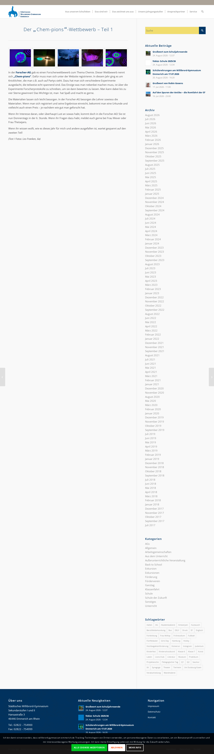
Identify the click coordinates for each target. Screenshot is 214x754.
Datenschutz (154, 711)
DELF (177, 630)
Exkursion (150, 568)
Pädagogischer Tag (170, 662)
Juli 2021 (150, 359)
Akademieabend (168, 625)
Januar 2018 (152, 504)
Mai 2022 (150, 322)
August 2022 (152, 314)
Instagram (187, 646)
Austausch (195, 625)
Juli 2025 (150, 168)
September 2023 (154, 260)
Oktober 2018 (153, 471)
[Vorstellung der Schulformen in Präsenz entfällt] (211, 377)
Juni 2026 (150, 123)
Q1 (182, 662)
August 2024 (152, 214)
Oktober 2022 (153, 305)
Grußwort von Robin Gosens (168, 83)
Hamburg (176, 640)
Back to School (153, 564)
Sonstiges (150, 601)
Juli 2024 (150, 218)
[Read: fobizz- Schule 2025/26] (148, 63)
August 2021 (152, 355)
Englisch (199, 630)
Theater (167, 667)
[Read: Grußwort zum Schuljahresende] (148, 53)
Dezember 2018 (154, 463)
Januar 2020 (152, 413)
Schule (149, 593)
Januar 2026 (152, 144)
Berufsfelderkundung (156, 630)
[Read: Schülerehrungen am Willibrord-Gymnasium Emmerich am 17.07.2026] (148, 72)
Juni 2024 (150, 222)
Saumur (196, 662)
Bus (170, 630)
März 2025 (151, 185)
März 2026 (151, 135)
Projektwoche (153, 662)
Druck (185, 630)
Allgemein (150, 548)
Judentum (199, 646)
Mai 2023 (150, 276)
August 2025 (152, 164)
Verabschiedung (154, 672)
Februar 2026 (153, 139)
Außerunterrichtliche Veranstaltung (165, 560)
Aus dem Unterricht (156, 556)
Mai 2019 (150, 442)
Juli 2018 (150, 479)
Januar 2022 (152, 338)
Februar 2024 (153, 239)
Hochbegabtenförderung (157, 646)
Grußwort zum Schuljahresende (170, 51)
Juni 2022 (150, 318)
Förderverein (152, 581)
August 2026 (152, 115)
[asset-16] (116, 58)
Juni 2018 (150, 483)
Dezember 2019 (154, 417)
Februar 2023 (153, 289)
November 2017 (154, 512)
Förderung (151, 577)
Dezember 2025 (154, 148)
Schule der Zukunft (156, 597)
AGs (147, 543)
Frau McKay (165, 635)
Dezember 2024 (154, 198)
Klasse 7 (191, 651)
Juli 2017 (150, 525)
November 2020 (154, 392)
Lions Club (159, 657)
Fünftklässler (152, 640)
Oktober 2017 (153, 516)
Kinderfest (151, 651)
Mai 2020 (150, 400)
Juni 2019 (150, 438)
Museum (182, 657)
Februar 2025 (153, 189)
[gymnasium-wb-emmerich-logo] (24, 11)
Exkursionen (152, 572)
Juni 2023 (150, 272)
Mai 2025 (150, 177)
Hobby (186, 640)
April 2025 (151, 181)
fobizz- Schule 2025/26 (164, 61)
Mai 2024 (150, 227)
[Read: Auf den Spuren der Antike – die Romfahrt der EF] (148, 94)
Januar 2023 (152, 293)
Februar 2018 (153, 500)
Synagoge (156, 667)
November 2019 (154, 421)
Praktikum (193, 657)
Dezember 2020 (154, 388)
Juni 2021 (150, 363)
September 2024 (154, 210)
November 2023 (154, 251)
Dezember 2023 (154, 247)
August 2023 (152, 264)
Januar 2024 (152, 243)
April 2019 (151, 446)
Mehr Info (135, 747)
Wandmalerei (169, 672)
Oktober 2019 (153, 425)
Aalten (149, 625)
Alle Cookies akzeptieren (89, 747)
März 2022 (151, 330)
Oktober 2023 (153, 255)
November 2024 (154, 202)
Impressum (153, 706)
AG (156, 625)
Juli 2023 (150, 268)
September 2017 (154, 521)
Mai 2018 (150, 487)
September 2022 (154, 309)
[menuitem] (77, 11)
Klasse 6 (181, 651)
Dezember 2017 (154, 508)
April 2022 (151, 326)
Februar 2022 (153, 334)
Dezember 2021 (154, 343)
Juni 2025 (150, 173)
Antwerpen (183, 625)
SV (148, 667)
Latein (149, 657)
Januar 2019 (152, 459)
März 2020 (151, 405)
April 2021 (151, 371)
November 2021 (154, 347)
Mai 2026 (150, 127)
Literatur (171, 657)
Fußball (191, 635)
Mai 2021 (150, 367)
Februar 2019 (153, 454)
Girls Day (165, 640)
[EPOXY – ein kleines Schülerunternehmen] (2, 377)
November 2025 (154, 152)
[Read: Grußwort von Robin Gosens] (148, 85)
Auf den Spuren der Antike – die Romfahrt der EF (179, 92)
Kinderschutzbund (167, 651)
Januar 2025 (152, 193)
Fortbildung (152, 635)
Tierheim (177, 667)
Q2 (188, 662)
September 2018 (154, 475)
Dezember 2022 (154, 297)
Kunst (200, 651)
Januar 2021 (152, 384)
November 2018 (154, 467)
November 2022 (154, 301)
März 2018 (151, 496)
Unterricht (151, 606)
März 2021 (151, 376)
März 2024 (151, 235)
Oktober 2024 (153, 206)
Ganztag (149, 585)
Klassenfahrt (152, 589)
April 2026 (151, 131)
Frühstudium (179, 635)
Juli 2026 (150, 119)
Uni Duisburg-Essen (192, 667)
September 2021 (154, 351)
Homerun (176, 646)
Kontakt (152, 717)
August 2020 (152, 396)
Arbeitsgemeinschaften (158, 552)
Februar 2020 (153, 409)
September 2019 (154, 430)
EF (192, 630)
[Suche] (202, 11)
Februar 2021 (153, 380)
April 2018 (151, 492)
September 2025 (154, 160)
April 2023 (151, 280)
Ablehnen (117, 747)
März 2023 (151, 284)
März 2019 (151, 450)
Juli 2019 (150, 434)
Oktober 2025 (153, 156)
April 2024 (151, 231)
